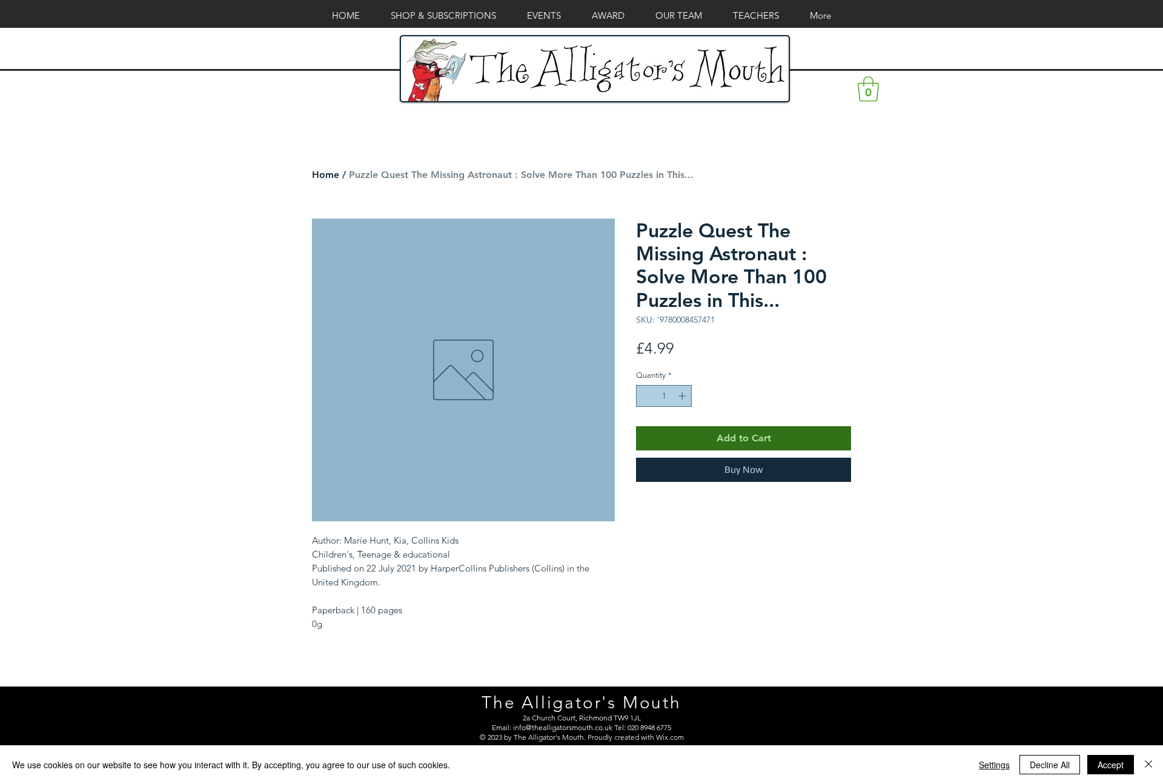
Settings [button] (994, 765)
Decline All (1050, 765)
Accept (1111, 765)
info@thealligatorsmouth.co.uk (562, 727)
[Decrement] (645, 396)
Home (325, 174)
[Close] (1148, 764)
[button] (868, 89)
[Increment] (683, 396)
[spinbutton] (664, 396)
